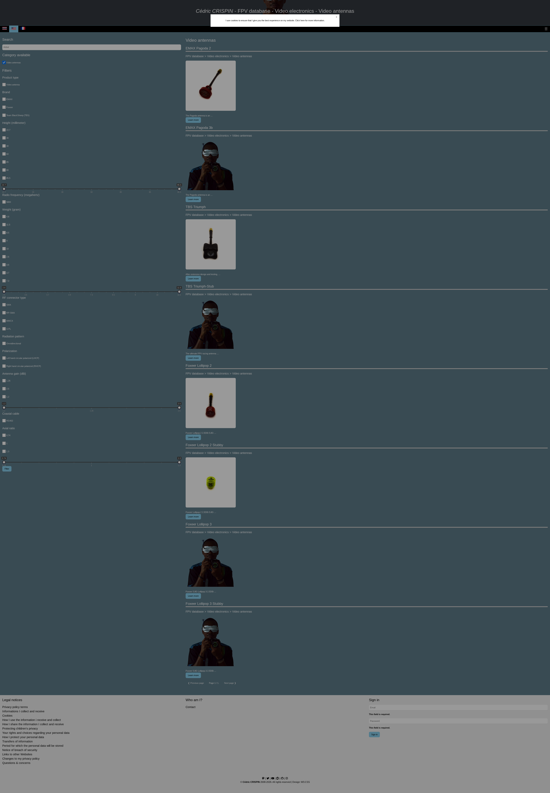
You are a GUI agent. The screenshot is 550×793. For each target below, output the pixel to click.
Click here (300, 20)
